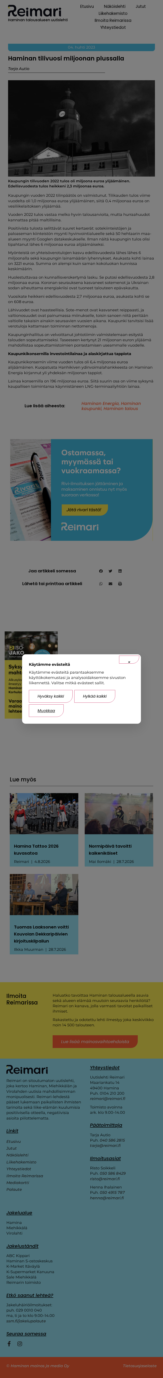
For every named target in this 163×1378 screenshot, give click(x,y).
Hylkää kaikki (95, 696)
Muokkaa (46, 710)
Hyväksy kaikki (51, 696)
